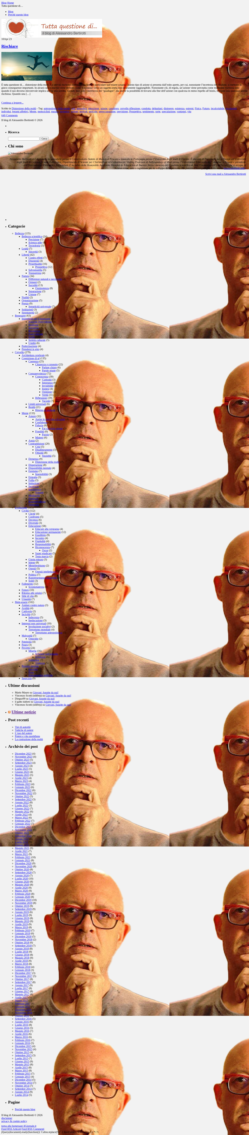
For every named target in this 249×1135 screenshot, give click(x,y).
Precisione (33, 239)
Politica (32, 574)
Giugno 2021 (22, 845)
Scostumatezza (36, 586)
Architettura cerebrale (33, 355)
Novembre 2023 (23, 756)
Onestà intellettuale (45, 571)
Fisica (198, 108)
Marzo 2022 (21, 817)
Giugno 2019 (22, 918)
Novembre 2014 (23, 1082)
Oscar (45, 550)
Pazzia (45, 434)
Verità (45, 394)
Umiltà (32, 343)
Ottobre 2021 (22, 832)
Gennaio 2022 (22, 823)
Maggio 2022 (22, 811)
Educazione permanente (48, 532)
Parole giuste (49, 370)
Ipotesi (45, 388)
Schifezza (40, 657)
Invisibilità (47, 385)
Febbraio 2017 (22, 1003)
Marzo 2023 (21, 781)
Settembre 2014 (23, 1088)
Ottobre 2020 (22, 869)
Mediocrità (34, 495)
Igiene (31, 562)
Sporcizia (27, 678)
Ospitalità (40, 541)
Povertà (26, 647)
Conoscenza (41, 376)
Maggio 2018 (22, 957)
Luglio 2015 (21, 1058)
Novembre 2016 (23, 1012)
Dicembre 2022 (23, 790)
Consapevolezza (37, 373)
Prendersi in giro (30, 349)
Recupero (33, 327)
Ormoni (32, 282)
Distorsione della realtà (24, 108)
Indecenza (33, 617)
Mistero (39, 437)
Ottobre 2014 (22, 1085)
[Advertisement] (33, 199)
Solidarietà (27, 309)
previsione (122, 111)
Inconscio (33, 486)
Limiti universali (37, 404)
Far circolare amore (52, 428)
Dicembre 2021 (23, 826)
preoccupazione (107, 111)
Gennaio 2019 (22, 933)
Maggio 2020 (22, 884)
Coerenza (33, 361)
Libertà (25, 254)
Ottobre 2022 (22, 796)
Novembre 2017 (23, 976)
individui (6, 111)
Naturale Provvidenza (40, 321)
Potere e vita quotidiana (27, 736)
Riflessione (41, 398)
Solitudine (33, 660)
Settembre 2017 (23, 982)
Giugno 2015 (22, 1061)
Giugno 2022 (22, 808)
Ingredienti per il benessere (36, 318)
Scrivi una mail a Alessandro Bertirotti (225, 174)
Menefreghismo (36, 565)
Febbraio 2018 (22, 967)
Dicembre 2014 (23, 1079)
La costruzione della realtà (29, 739)
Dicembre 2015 (23, 1046)
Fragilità (39, 431)
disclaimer (6, 1118)
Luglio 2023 (21, 768)
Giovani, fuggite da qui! (45, 692)
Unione (32, 294)
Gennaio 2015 (22, 1076)
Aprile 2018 (21, 960)
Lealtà (25, 248)
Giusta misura (35, 559)
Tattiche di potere (24, 730)
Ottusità (39, 452)
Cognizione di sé (31, 358)
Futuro (206, 108)
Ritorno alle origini (32, 593)
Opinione (47, 391)
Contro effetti (35, 257)
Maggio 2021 (22, 848)
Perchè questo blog (18, 14)
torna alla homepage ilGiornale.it (18, 1126)
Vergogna (33, 504)
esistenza (179, 108)
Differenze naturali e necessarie (45, 279)
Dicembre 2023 (23, 753)
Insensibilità (41, 474)
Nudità (25, 297)
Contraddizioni (36, 443)
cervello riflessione (130, 108)
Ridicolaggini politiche (40, 675)
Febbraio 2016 (22, 1040)
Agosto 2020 (22, 875)
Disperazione (35, 465)
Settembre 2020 (23, 872)
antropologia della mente (57, 108)
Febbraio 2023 (22, 784)
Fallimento (27, 583)
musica (55, 111)
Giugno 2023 (22, 771)
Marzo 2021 (21, 854)
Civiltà (25, 510)
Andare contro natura (33, 605)
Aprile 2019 (21, 924)
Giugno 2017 (22, 991)
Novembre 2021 (23, 829)
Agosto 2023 (22, 765)
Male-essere (21, 602)
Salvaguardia (35, 270)
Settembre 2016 (23, 1018)
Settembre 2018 (23, 945)
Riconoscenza (42, 547)
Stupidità (46, 455)
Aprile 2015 (21, 1067)
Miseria (32, 650)
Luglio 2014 (21, 1095)
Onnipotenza (42, 288)
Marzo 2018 (21, 963)
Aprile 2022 (21, 814)
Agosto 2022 (22, 802)
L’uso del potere (23, 733)
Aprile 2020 (21, 887)
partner (74, 111)
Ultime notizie (24, 712)
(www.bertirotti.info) (234, 168)
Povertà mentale (30, 666)
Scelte (31, 337)
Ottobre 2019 (22, 906)
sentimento (148, 111)
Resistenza (34, 330)
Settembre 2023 (23, 762)
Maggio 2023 (22, 775)
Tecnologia (34, 245)
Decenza (33, 519)
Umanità (26, 599)
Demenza (33, 458)
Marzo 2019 (21, 927)
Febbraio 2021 (22, 857)
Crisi (37, 446)
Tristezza (40, 663)
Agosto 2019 (22, 912)
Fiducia (39, 425)
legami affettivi (20, 111)
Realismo (33, 324)
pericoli (83, 111)
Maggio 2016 (22, 1031)
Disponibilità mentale (39, 468)
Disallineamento (44, 449)
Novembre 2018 (23, 939)
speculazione (168, 111)
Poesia (25, 303)
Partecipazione (29, 346)
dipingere (169, 108)
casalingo (114, 108)
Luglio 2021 (21, 842)
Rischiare (9, 46)
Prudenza (33, 498)
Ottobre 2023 (22, 759)
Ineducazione (35, 620)
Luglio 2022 (21, 805)
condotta (146, 108)
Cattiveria (27, 611)
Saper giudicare (43, 553)
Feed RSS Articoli (11, 1129)
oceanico (64, 111)
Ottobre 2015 (22, 1052)
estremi (189, 108)
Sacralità (33, 285)
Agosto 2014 (22, 1091)
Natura (25, 276)
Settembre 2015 (23, 1055)
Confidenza (41, 422)
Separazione (35, 291)
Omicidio (33, 638)
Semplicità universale (39, 306)
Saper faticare (35, 334)
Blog (10, 11)
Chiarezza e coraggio (46, 364)
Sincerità (33, 251)
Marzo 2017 (21, 1000)
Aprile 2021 (21, 851)
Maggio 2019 (22, 921)
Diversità (33, 522)
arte (73, 108)
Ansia (31, 440)
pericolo (93, 111)
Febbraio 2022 (22, 820)
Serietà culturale (37, 340)
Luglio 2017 (21, 988)
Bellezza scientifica (32, 236)
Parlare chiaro (49, 367)
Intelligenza (34, 489)
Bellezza (19, 233)
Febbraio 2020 (22, 893)
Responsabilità (43, 544)
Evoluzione (21, 507)
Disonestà (33, 260)
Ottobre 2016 (22, 1015)
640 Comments (9, 115)
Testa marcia (42, 556)
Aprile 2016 (21, 1034)
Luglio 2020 (21, 878)
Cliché (31, 513)
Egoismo (33, 471)
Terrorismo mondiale (39, 629)
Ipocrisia (33, 669)
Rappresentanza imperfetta (42, 577)
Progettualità (35, 263)
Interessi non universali (34, 623)
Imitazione (34, 483)
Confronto (33, 516)
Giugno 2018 (22, 954)
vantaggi (181, 111)
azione (103, 108)
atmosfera (82, 108)
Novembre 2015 (23, 1049)
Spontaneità (28, 312)
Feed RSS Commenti (33, 1129)
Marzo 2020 (21, 890)
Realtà (31, 407)
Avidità (25, 608)
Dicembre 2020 (23, 863)
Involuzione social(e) (39, 626)
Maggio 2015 (22, 1064)
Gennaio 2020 (22, 896)
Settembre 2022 (23, 799)
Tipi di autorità (22, 727)
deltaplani (157, 108)
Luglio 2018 (21, 951)
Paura (25, 644)
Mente (32, 111)
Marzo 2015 (21, 1070)
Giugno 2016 (22, 1027)
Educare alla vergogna (47, 529)
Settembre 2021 (23, 835)
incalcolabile (217, 108)
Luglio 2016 (21, 1024)
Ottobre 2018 (22, 942)
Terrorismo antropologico (48, 632)
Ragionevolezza (37, 501)
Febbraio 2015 (22, 1073)
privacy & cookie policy (14, 1121)
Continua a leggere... (12, 102)
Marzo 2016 (21, 1037)
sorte (157, 111)
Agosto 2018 (22, 948)
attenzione (93, 108)
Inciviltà (26, 614)
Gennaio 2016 (22, 1043)
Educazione (34, 525)
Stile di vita (28, 596)
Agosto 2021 (22, 839)
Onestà (32, 568)
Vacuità (46, 401)
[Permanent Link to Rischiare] (26, 79)
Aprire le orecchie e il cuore (50, 419)
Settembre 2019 (23, 909)
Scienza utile (35, 242)
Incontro (39, 538)
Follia (31, 480)
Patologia (27, 641)
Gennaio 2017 (22, 1006)
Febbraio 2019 (22, 930)
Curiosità (47, 379)
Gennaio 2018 (22, 970)
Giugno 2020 (22, 881)
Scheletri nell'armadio (46, 653)
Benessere (20, 315)
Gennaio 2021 (22, 860)
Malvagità (27, 635)
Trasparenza (34, 273)
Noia (31, 672)
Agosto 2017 (22, 985)
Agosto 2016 (22, 1021)
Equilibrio (40, 535)
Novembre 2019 (23, 903)
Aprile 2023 (21, 778)
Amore (32, 416)
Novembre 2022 (23, 793)
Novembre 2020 (23, 866)
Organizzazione (30, 300)
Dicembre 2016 (23, 1009)
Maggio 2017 (22, 994)
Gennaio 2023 (22, 787)
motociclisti (44, 111)
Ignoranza (47, 382)
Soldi (31, 580)
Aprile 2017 (21, 997)
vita (189, 111)
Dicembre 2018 (23, 936)
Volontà (39, 492)
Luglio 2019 (21, 915)
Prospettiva (135, 111)
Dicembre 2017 (23, 973)
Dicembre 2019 (23, 899)
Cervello (19, 352)
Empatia (32, 477)
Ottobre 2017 (22, 979)
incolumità (231, 108)
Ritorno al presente (45, 410)
